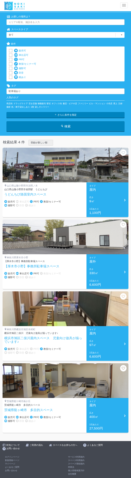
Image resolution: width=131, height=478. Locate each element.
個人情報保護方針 (76, 470)
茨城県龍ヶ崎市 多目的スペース (28, 410)
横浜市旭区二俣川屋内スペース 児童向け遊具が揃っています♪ (43, 339)
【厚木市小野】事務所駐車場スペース (31, 266)
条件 (13, 43)
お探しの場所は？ (20, 16)
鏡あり (22, 77)
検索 (67, 126)
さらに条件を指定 (67, 114)
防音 (21, 72)
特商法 (71, 467)
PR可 (21, 59)
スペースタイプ (19, 29)
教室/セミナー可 (27, 63)
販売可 (22, 50)
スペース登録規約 (76, 464)
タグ (13, 85)
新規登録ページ (12, 460)
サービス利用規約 (76, 457)
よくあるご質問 (12, 467)
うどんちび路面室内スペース (25, 194)
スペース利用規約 (76, 460)
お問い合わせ (11, 470)
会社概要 (72, 474)
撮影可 (22, 68)
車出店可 (23, 55)
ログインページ (12, 457)
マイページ (10, 464)
